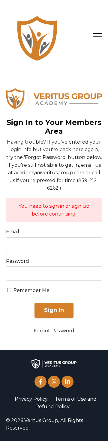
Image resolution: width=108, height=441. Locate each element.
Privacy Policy (31, 399)
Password (17, 261)
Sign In (54, 310)
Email (12, 231)
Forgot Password (54, 331)
